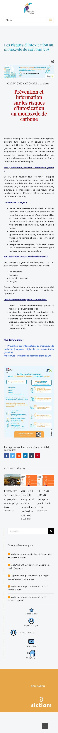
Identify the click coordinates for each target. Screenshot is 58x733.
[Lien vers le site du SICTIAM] (41, 693)
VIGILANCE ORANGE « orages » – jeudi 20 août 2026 (44, 499)
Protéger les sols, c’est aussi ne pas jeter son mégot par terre (12, 499)
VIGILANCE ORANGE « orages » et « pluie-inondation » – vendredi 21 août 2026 (28, 503)
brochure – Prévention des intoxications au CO (28, 356)
